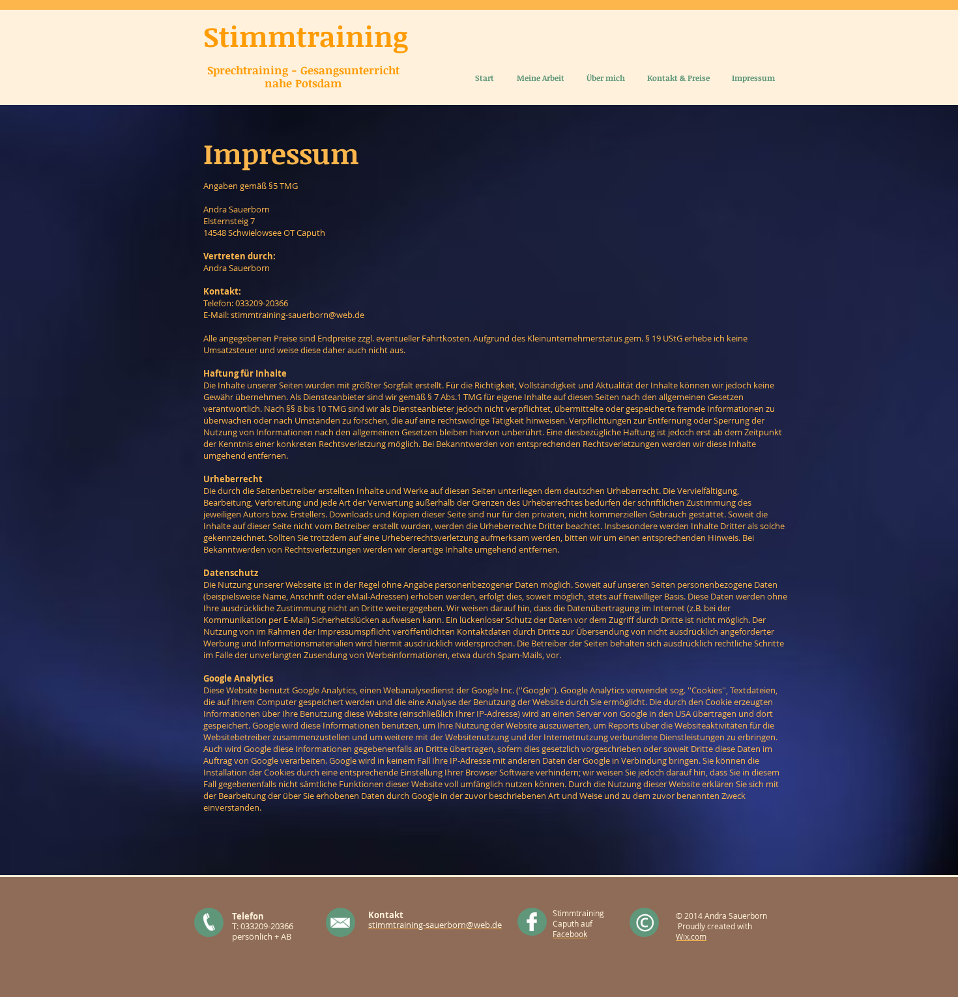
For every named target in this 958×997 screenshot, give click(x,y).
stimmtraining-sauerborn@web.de (297, 315)
